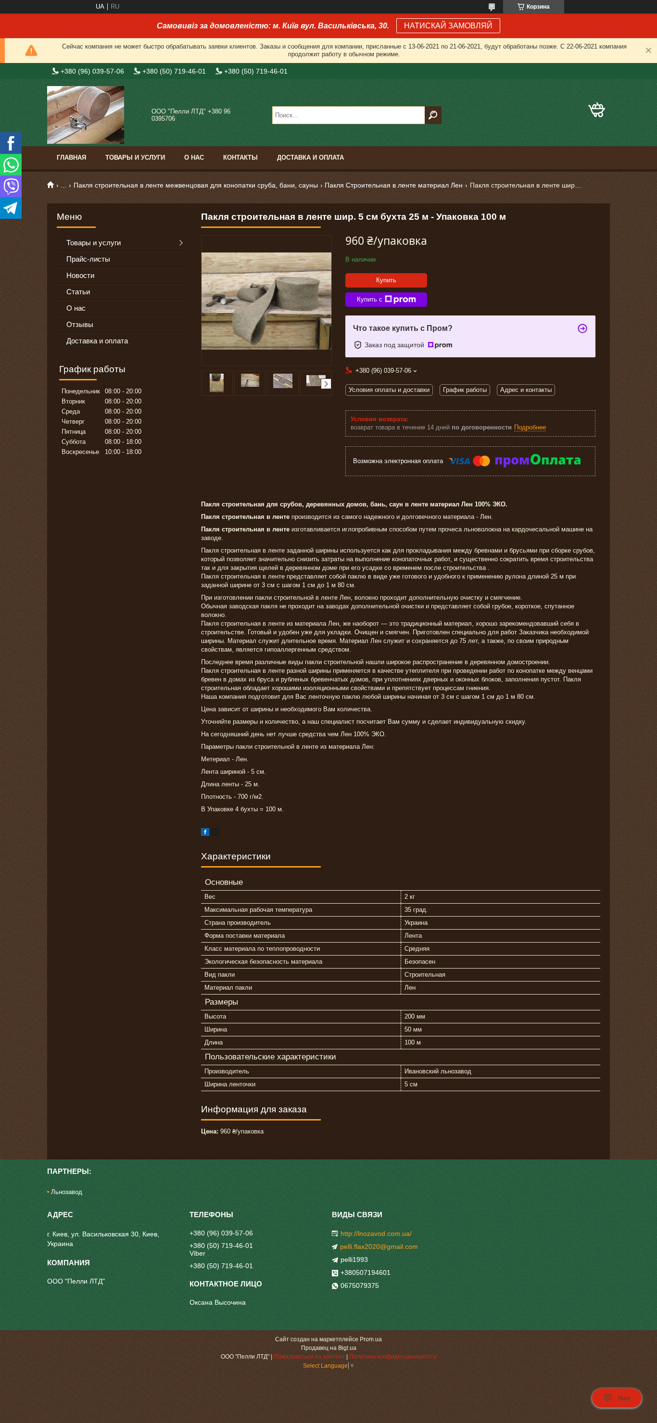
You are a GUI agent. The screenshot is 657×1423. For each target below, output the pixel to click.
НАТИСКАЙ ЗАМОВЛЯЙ (448, 26)
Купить (386, 280)
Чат (624, 1398)
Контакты (240, 157)
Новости (80, 275)
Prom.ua (371, 1339)
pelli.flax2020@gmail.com (379, 1246)
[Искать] (433, 115)
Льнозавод (66, 1192)
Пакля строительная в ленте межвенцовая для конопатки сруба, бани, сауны (196, 185)
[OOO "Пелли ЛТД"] (95, 115)
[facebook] (205, 833)
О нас (194, 157)
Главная (71, 157)
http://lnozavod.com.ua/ (376, 1233)
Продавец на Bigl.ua (328, 1348)
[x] (215, 833)
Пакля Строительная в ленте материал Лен (394, 185)
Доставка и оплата (310, 157)
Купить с (369, 299)
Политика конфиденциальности (393, 1356)
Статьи (78, 292)
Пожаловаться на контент (309, 1356)
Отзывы (79, 324)
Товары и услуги (135, 157)
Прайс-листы (88, 259)
